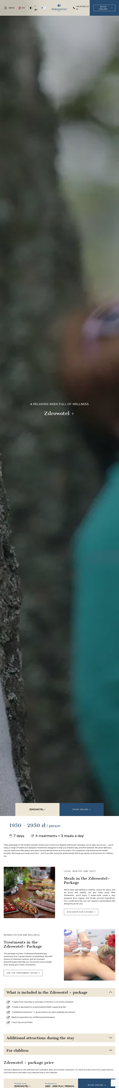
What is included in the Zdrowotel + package (47, 992)
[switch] (31, 8)
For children (17, 1050)
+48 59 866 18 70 (82, 7)
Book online (80, 809)
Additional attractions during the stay (40, 1038)
